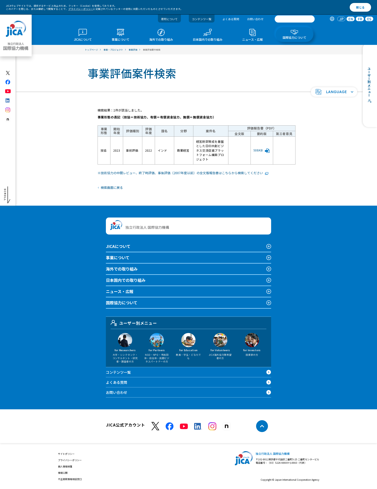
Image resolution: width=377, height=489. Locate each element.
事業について (117, 257)
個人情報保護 (65, 466)
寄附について (169, 19)
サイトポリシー (66, 453)
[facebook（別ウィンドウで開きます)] (8, 82)
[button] (334, 92)
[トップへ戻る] (262, 426)
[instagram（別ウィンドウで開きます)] (8, 110)
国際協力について (121, 303)
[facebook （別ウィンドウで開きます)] (170, 426)
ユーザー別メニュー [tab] (138, 323)
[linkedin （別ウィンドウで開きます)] (198, 426)
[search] (295, 19)
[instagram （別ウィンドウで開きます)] (212, 426)
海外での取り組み (122, 269)
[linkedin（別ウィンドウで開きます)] (8, 100)
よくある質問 (230, 19)
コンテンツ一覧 (201, 19)
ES (369, 19)
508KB (258, 150)
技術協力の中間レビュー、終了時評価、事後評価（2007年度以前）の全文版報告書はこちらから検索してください (182, 172)
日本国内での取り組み (125, 280)
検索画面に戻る (112, 187)
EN (350, 19)
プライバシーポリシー (80, 8)
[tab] (332, 19)
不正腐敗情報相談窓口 (70, 479)
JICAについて (118, 246)
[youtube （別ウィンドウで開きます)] (184, 426)
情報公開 (62, 472)
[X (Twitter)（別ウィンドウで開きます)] (8, 73)
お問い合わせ (255, 19)
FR (360, 19)
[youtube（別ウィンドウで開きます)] (8, 91)
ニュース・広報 (119, 291)
